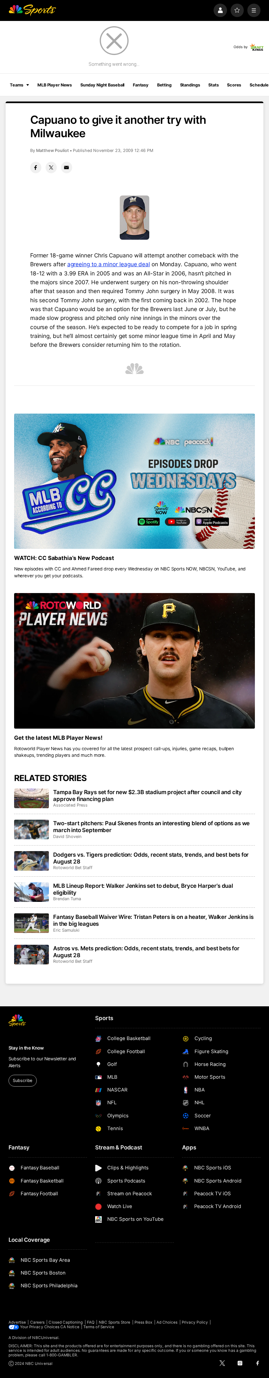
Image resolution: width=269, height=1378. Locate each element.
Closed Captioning (66, 1322)
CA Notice (69, 1327)
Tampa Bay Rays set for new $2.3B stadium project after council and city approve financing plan (147, 795)
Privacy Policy (195, 1322)
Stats (213, 85)
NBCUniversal (45, 1337)
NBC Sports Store (115, 1322)
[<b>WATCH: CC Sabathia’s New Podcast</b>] (134, 481)
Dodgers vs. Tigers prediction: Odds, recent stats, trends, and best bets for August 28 (151, 858)
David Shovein (67, 836)
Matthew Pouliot (52, 150)
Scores (234, 85)
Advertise (17, 1322)
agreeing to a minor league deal (108, 264)
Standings (190, 85)
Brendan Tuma (67, 898)
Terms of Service (98, 1327)
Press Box (143, 1322)
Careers (37, 1322)
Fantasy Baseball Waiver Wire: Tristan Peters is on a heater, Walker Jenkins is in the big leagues (153, 920)
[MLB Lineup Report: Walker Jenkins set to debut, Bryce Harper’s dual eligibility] (31, 892)
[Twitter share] (51, 167)
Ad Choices (167, 1322)
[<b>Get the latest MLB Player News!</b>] (134, 660)
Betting (164, 85)
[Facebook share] (35, 167)
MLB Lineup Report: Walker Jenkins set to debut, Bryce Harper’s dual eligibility (143, 889)
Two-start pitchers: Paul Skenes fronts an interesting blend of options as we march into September (151, 826)
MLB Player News (54, 85)
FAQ (90, 1322)
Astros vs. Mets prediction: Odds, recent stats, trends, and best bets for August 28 (146, 952)
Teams (16, 85)
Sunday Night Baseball (102, 85)
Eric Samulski (66, 930)
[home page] (32, 10)
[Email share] (66, 167)
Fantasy (141, 85)
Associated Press (70, 805)
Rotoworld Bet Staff (73, 867)
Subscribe (22, 1080)
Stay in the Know (26, 1048)
